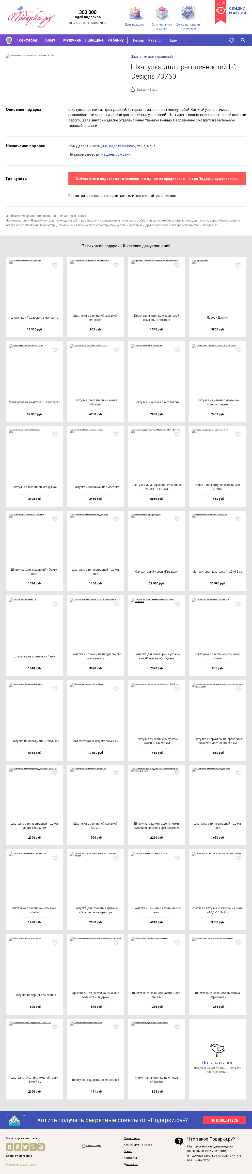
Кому (50, 40)
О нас (128, 1151)
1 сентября (26, 40)
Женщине (94, 40)
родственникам (122, 146)
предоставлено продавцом (44, 216)
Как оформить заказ (138, 1144)
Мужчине (72, 40)
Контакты (130, 1158)
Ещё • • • (178, 40)
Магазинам (132, 1138)
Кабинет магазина (19, 1156)
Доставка (131, 1164)
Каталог (155, 40)
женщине (100, 146)
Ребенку (116, 40)
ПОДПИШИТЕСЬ (224, 1120)
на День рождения (116, 154)
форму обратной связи (145, 220)
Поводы (138, 40)
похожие (96, 196)
